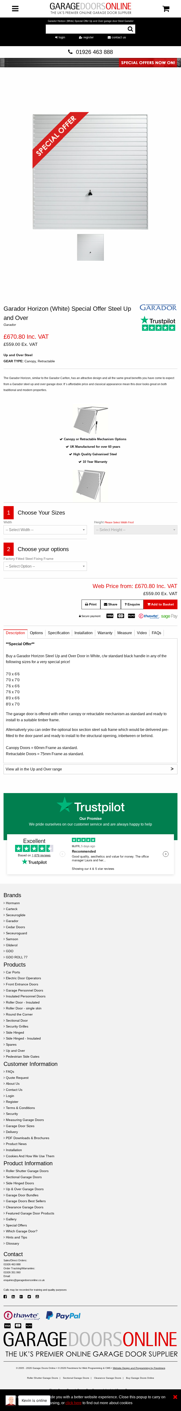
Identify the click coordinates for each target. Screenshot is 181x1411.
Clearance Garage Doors (107, 1378)
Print (92, 604)
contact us (118, 37)
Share (112, 604)
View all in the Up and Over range (89, 768)
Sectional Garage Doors (76, 1378)
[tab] (15, 634)
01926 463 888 (94, 52)
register (88, 37)
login (61, 37)
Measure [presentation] (124, 633)
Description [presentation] (15, 633)
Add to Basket (162, 604)
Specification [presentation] (59, 633)
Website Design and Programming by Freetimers (139, 1368)
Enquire (133, 604)
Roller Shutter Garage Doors (42, 1378)
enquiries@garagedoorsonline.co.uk (24, 1280)
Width (8, 522)
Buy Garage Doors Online (140, 1378)
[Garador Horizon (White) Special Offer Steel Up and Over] (90, 173)
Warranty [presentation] (105, 633)
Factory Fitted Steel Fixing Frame (28, 558)
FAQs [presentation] (156, 633)
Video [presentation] (142, 633)
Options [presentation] (36, 633)
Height (114, 522)
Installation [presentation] (83, 633)
